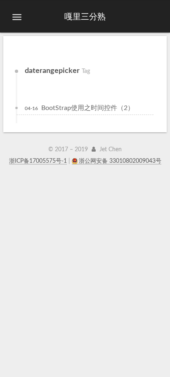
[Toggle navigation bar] (17, 17)
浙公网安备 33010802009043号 (120, 161)
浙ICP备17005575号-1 (38, 161)
